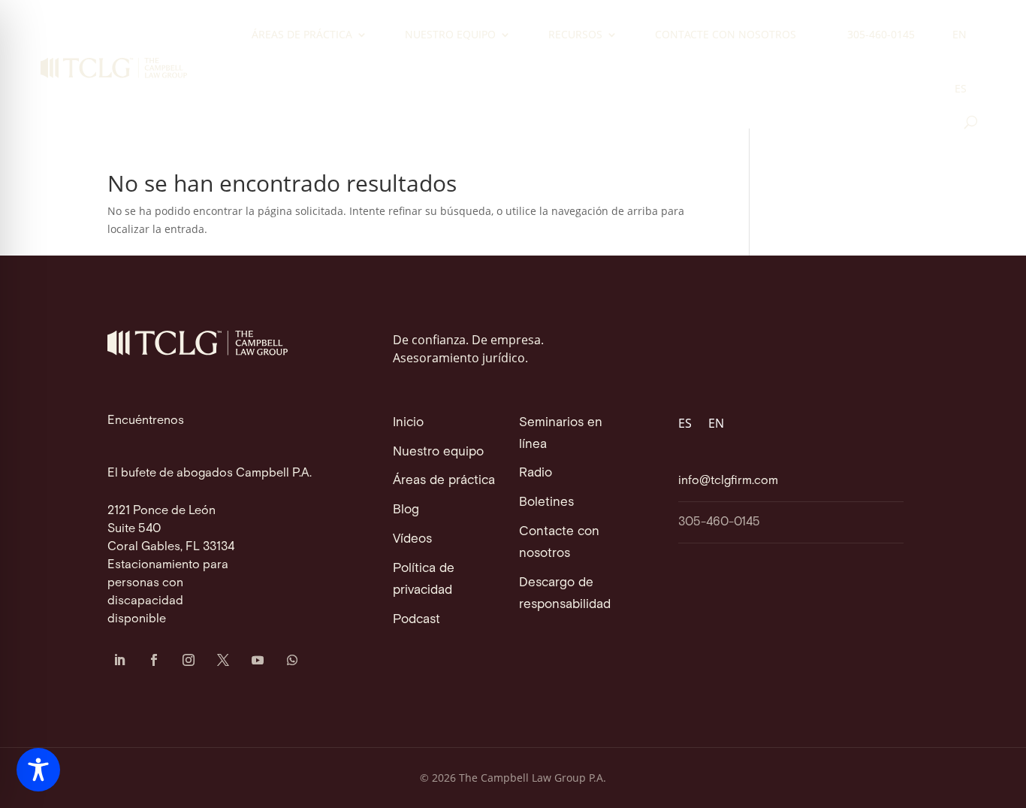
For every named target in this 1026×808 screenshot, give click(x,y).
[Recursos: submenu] (622, 36)
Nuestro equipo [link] (450, 34)
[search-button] (970, 122)
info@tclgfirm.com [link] (728, 481)
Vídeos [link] (412, 539)
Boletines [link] (546, 502)
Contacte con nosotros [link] (725, 34)
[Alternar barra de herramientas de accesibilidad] (38, 769)
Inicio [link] (408, 422)
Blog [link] (406, 509)
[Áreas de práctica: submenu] (372, 36)
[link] (114, 68)
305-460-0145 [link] (881, 34)
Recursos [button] (575, 34)
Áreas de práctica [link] (302, 34)
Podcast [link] (416, 619)
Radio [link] (535, 473)
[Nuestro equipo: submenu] (515, 36)
